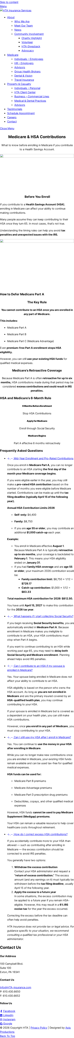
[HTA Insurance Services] (15, 10)
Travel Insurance (24, 79)
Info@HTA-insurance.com (15, 987)
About (11, 17)
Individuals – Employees (28, 59)
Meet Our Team (23, 25)
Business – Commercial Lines (31, 96)
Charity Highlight (32, 38)
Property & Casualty (19, 83)
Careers (12, 117)
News (17, 29)
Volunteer (27, 42)
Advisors (19, 67)
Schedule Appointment (21, 113)
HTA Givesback (31, 46)
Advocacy (28, 50)
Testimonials (14, 109)
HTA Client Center (25, 92)
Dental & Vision (23, 75)
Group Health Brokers (27, 71)
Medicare (12, 54)
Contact (12, 121)
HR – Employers (24, 63)
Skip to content (9, 2)
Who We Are (21, 21)
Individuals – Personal (27, 88)
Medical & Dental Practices (30, 100)
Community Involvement (29, 33)
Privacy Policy (39, 1027)
